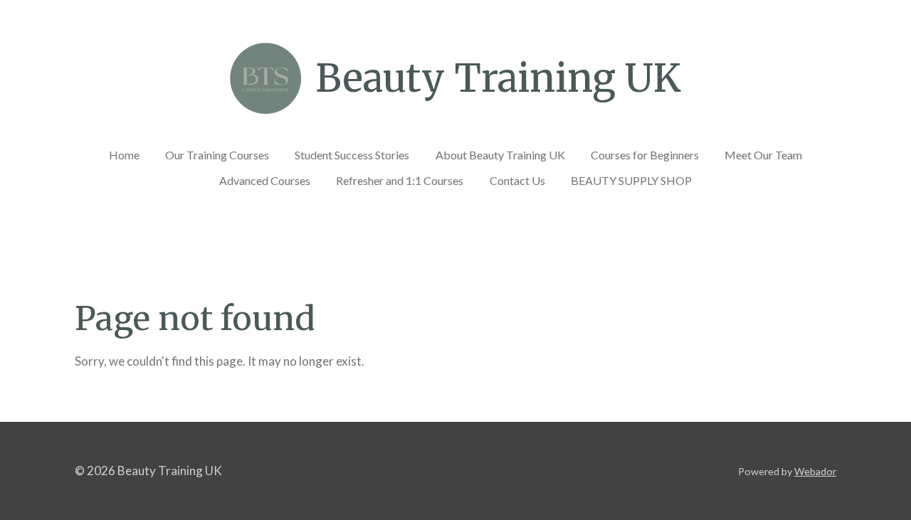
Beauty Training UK (498, 78)
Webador (815, 471)
